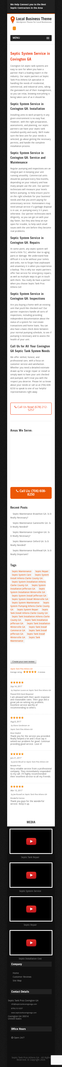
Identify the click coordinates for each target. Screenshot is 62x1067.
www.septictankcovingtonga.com (24, 1013)
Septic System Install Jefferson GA (29, 596)
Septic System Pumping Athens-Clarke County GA (30, 606)
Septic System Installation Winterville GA (27, 591)
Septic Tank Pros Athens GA (21, 669)
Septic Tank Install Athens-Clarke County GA (29, 611)
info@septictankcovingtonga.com (24, 1004)
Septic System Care (21, 575)
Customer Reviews (22, 977)
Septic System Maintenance (25, 603)
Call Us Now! (32, 409)
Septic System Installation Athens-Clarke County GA (28, 584)
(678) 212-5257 (17, 1009)
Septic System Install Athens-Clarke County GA (29, 577)
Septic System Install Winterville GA (30, 599)
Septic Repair (41, 571)
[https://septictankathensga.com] (31, 23)
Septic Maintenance (21, 571)
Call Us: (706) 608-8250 (32, 493)
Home (16, 973)
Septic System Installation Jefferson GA (28, 587)
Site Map (17, 981)
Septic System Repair (27, 610)
